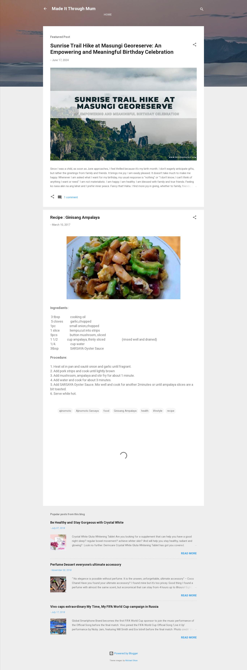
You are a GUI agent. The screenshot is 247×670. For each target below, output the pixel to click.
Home (108, 14)
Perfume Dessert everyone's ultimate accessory (85, 564)
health (144, 410)
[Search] (202, 9)
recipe (170, 410)
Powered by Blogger (126, 653)
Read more (189, 553)
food (106, 410)
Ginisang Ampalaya (125, 410)
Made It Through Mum (73, 8)
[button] (194, 45)
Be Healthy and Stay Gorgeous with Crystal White (87, 522)
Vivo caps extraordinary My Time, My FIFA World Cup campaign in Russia (104, 606)
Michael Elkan (131, 660)
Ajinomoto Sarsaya (87, 410)
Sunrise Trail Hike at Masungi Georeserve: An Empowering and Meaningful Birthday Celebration (112, 48)
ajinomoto (65, 410)
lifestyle (157, 410)
